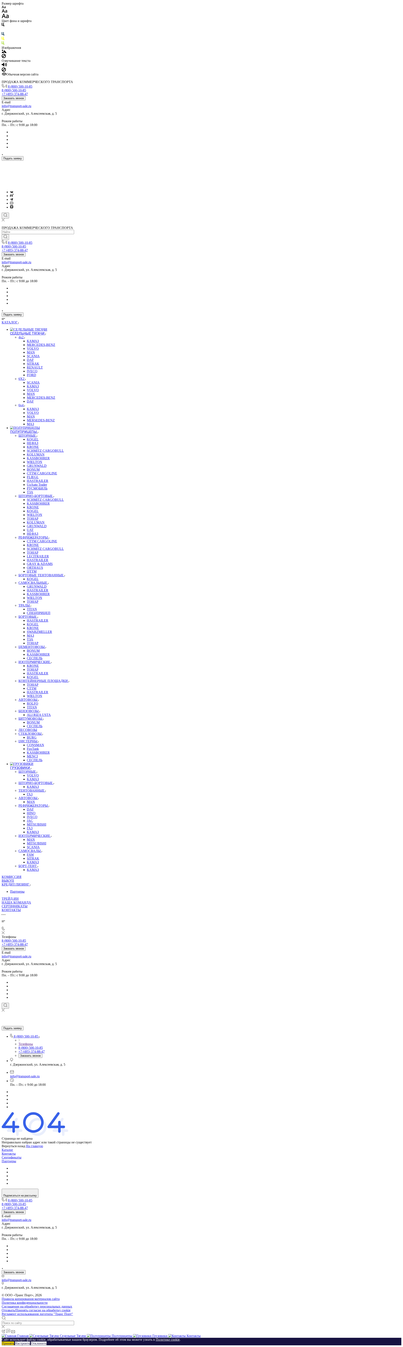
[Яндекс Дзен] (11, 207)
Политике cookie (168, 1339)
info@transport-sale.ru (16, 106)
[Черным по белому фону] (3, 25)
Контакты (9, 1153)
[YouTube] (11, 203)
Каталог (7, 1150)
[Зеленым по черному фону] (3, 44)
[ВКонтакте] (11, 192)
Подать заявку (12, 158)
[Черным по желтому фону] (3, 39)
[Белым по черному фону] (3, 30)
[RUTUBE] (12, 195)
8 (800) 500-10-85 (20, 86)
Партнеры (17, 891)
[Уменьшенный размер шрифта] (4, 7)
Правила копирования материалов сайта (31, 1299)
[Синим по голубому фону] (3, 34)
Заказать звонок (13, 98)
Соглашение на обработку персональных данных (37, 1306)
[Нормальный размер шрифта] (4, 11)
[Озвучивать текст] (4, 65)
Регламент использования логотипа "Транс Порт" (37, 1314)
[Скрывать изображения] (4, 57)
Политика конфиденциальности (25, 1302)
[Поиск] (5, 215)
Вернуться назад (13, 1146)
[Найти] (5, 237)
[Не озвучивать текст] (4, 70)
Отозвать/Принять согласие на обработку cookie (36, 1310)
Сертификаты (11, 1157)
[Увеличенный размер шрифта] (5, 17)
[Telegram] (11, 199)
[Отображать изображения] (4, 52)
